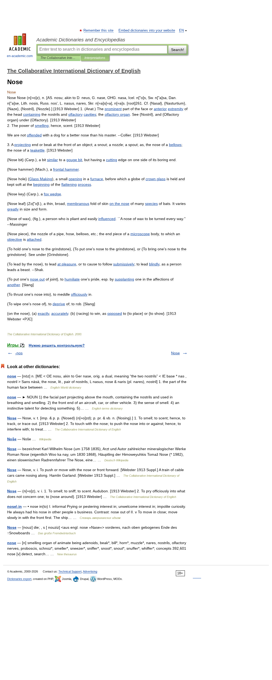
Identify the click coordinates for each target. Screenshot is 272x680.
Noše (11, 439)
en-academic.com (20, 56)
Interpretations (94, 58)
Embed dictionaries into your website (146, 30)
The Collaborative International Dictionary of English (58, 58)
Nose (175, 353)
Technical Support (70, 571)
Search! (177, 50)
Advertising (90, 571)
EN (181, 30)
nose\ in (14, 506)
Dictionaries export (19, 578)
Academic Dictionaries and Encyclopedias (80, 39)
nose (11, 376)
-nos (19, 353)
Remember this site (98, 30)
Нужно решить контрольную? (57, 345)
